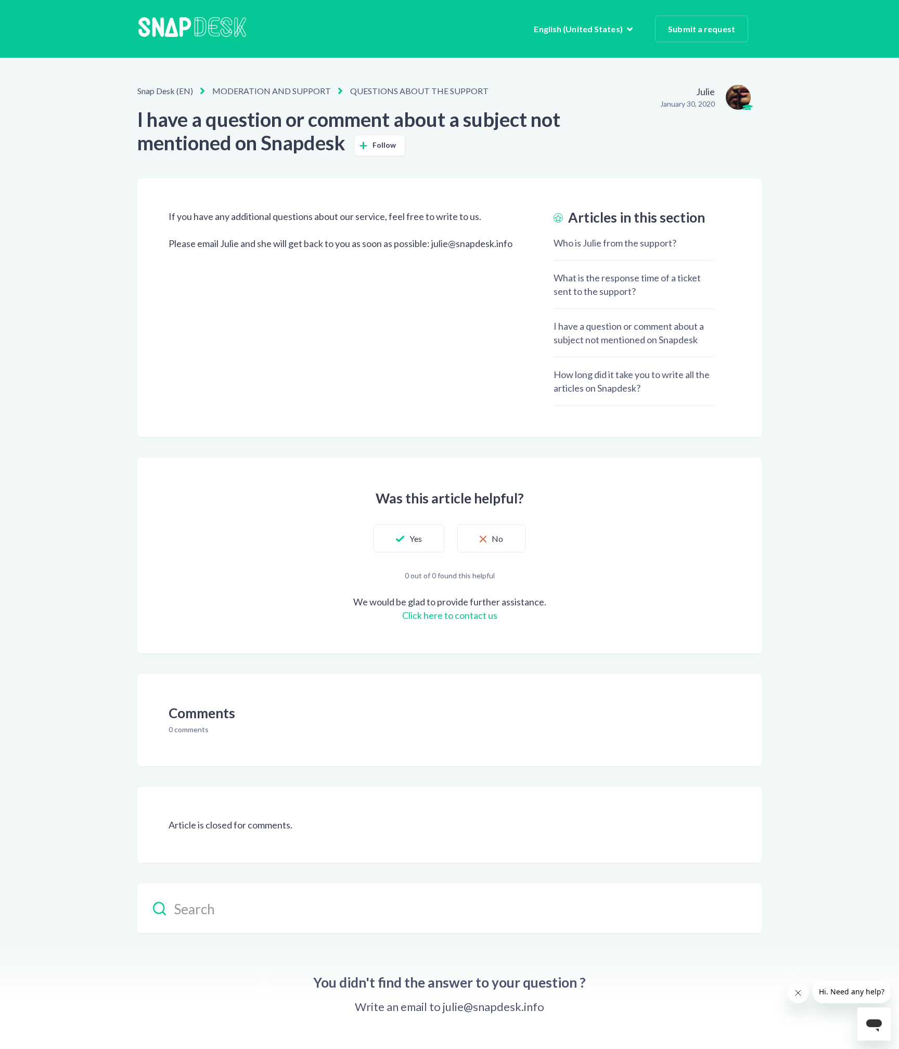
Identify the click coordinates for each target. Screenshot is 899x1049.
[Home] (192, 29)
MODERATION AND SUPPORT (271, 91)
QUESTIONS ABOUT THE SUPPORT (419, 91)
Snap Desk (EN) (165, 91)
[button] (409, 538)
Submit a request (701, 29)
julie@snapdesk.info (493, 1007)
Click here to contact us (449, 615)
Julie (705, 91)
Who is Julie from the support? (615, 243)
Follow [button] (384, 144)
